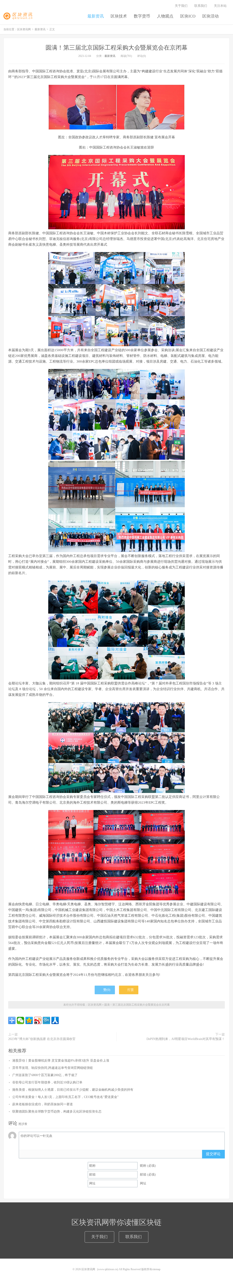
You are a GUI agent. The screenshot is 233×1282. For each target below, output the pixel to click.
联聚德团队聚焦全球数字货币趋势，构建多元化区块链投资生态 (56, 1111)
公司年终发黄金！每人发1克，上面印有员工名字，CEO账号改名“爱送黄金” (65, 1097)
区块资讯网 (19, 16)
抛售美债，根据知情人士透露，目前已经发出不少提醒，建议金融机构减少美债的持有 (72, 1089)
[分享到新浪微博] (37, 1020)
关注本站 (221, 6)
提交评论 (213, 1154)
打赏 (130, 990)
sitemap (156, 1269)
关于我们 (181, 6)
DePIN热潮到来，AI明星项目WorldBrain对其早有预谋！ (186, 1039)
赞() (106, 990)
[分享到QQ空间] (29, 1020)
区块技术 (119, 16)
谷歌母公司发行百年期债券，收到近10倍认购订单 (47, 1082)
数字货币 (142, 16)
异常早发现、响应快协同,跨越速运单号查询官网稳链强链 (52, 1068)
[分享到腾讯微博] (46, 1020)
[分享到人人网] (55, 1020)
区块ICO (187, 16)
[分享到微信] (20, 1020)
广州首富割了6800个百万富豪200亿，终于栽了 (45, 1075)
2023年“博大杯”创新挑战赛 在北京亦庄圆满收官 (42, 1039)
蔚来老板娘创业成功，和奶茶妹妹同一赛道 (42, 1104)
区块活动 (210, 16)
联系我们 (200, 6)
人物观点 (165, 16)
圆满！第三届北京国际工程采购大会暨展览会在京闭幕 (116, 47)
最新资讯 (95, 16)
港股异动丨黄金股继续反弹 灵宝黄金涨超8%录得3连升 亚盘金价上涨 (60, 1060)
